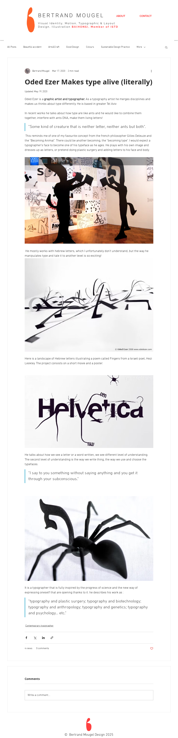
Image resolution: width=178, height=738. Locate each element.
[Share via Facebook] (26, 637)
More (139, 47)
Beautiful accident (32, 47)
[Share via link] (52, 637)
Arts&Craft (53, 47)
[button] (166, 47)
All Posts (11, 47)
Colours (90, 47)
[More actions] (151, 71)
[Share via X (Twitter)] (35, 637)
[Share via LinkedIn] (43, 637)
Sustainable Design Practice (115, 47)
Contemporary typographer (39, 625)
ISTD (114, 26)
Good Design (72, 47)
